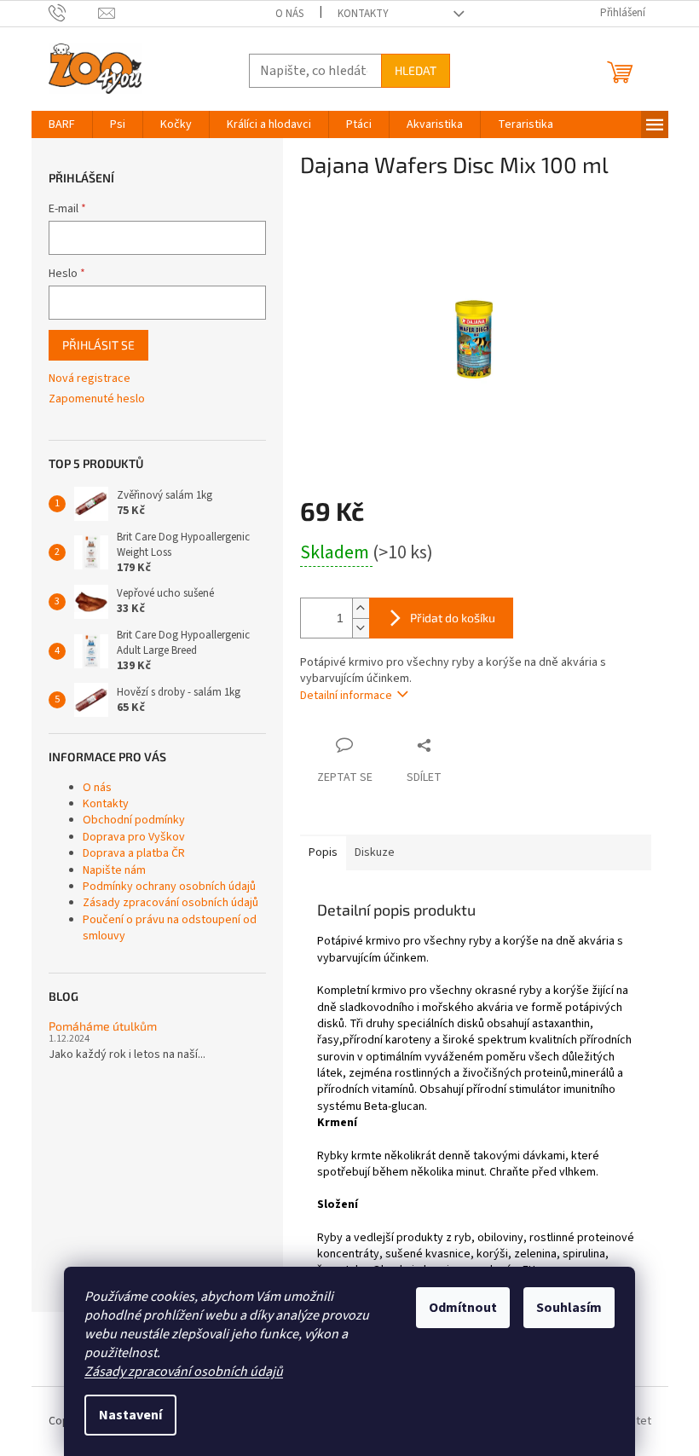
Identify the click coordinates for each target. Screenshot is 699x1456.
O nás (289, 13)
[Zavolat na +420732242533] (74, 12)
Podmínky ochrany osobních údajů (169, 886)
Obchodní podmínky (134, 820)
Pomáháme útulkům (103, 1026)
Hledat (415, 70)
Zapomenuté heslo (97, 399)
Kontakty (363, 13)
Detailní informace (346, 695)
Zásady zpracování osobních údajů (183, 1371)
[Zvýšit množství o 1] (360, 608)
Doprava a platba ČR (134, 853)
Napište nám (114, 870)
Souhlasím (569, 1307)
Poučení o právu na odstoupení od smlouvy (170, 928)
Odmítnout (463, 1307)
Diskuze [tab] (375, 852)
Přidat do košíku (452, 617)
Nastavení (130, 1415)
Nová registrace (89, 379)
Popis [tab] (323, 852)
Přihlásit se (98, 345)
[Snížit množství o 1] (360, 628)
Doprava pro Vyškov (134, 837)
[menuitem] (62, 124)
